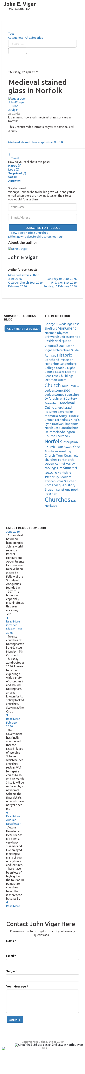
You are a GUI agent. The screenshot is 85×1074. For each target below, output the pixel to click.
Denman (51, 379)
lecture (51, 472)
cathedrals (62, 419)
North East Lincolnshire (61, 427)
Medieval (67, 403)
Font (61, 459)
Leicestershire (70, 336)
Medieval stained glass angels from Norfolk (36, 142)
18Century (69, 398)
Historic (64, 354)
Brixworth (52, 336)
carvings (50, 468)
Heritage (51, 505)
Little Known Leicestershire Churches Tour (35, 236)
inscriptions (62, 489)
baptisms (71, 424)
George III (51, 324)
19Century (52, 477)
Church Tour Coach (59, 455)
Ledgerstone (54, 390)
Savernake (65, 411)
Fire (60, 468)
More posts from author (23, 275)
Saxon (68, 447)
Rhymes (62, 333)
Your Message (17, 986)
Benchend (52, 360)
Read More (13, 621)
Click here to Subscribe (24, 328)
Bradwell (58, 424)
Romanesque (54, 485)
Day (73, 500)
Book (74, 489)
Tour (64, 386)
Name (11, 940)
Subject (11, 971)
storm (62, 379)
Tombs (49, 451)
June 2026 (13, 531)
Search (18, 51)
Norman (50, 333)
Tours (60, 436)
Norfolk (53, 441)
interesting (63, 451)
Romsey (50, 355)
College (50, 368)
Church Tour (54, 447)
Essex (56, 376)
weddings (65, 324)
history (70, 485)
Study (63, 416)
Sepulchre (72, 394)
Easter (59, 371)
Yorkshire (65, 472)
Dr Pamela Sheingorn (60, 432)
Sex (67, 436)
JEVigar (13, 109)
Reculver (51, 411)
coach (60, 368)
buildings (67, 376)
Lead (48, 376)
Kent (76, 447)
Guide (75, 350)
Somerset (70, 468)
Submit (14, 1019)
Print (15, 106)
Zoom (61, 345)
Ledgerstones (54, 394)
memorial (52, 416)
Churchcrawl (63, 407)
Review (73, 386)
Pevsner (51, 493)
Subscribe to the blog (43, 227)
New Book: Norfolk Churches (29, 232)
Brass (49, 489)
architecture (61, 350)
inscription (70, 442)
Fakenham (52, 403)
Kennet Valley (65, 463)
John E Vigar (16, 102)
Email (11, 956)
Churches (57, 499)
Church (53, 385)
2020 (66, 390)
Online (49, 407)
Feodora (65, 477)
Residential (53, 341)
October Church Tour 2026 (14, 629)
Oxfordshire (53, 398)
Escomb (70, 371)
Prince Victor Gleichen (60, 481)
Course (50, 436)
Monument (67, 328)
